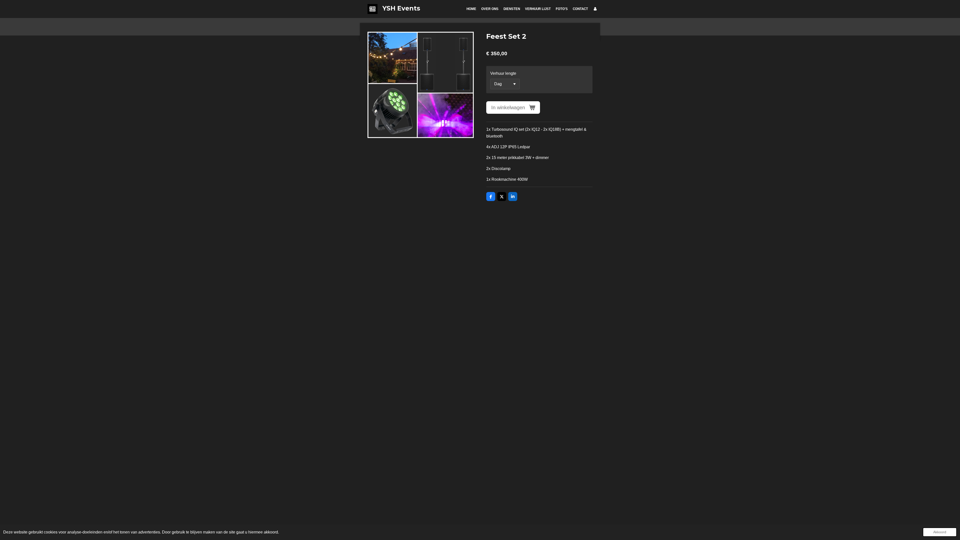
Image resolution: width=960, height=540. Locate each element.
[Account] (595, 9)
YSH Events (401, 8)
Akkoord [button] (939, 532)
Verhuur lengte (503, 73)
